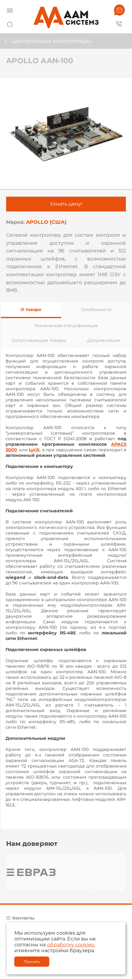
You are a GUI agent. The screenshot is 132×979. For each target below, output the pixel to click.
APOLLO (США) (46, 222)
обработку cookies (70, 945)
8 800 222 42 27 (119, 23)
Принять (32, 961)
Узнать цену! (66, 204)
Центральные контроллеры (51, 41)
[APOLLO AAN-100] (66, 133)
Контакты (23, 918)
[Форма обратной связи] (119, 10)
